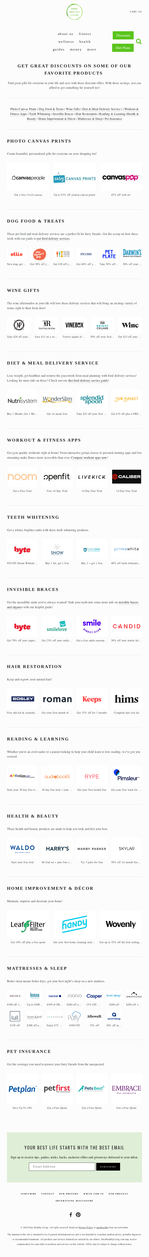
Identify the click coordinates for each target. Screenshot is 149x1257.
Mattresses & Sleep (90, 119)
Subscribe (29, 1194)
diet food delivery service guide (88, 380)
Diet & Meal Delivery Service (101, 109)
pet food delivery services (53, 238)
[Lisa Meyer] (70, 1214)
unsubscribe (102, 1227)
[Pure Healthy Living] (78, 1214)
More (91, 49)
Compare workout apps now (89, 457)
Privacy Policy (86, 1227)
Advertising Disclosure (74, 1201)
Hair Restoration (86, 114)
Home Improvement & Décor (57, 119)
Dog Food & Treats (51, 109)
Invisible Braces (63, 114)
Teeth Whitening (39, 114)
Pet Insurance (113, 119)
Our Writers (69, 1194)
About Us (66, 34)
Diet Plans (123, 48)
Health (85, 41)
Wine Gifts (73, 109)
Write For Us (93, 1194)
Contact (47, 1194)
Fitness (85, 34)
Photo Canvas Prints (23, 109)
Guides (59, 49)
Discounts (123, 35)
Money (76, 49)
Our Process (118, 1194)
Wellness (66, 41)
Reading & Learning (112, 114)
